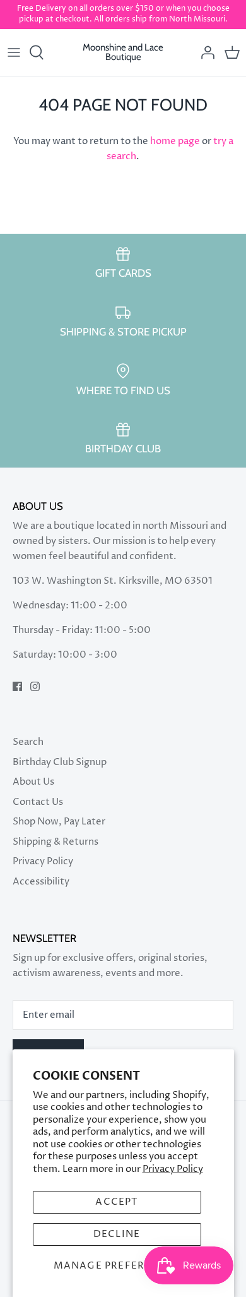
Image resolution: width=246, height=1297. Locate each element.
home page (175, 141)
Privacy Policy (173, 1169)
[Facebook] (17, 686)
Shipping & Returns (55, 841)
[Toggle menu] (14, 52)
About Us (33, 781)
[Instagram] (35, 686)
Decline (116, 1234)
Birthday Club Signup (60, 762)
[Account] (204, 52)
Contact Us (38, 802)
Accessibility (41, 881)
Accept (116, 1202)
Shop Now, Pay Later (59, 821)
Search (28, 742)
